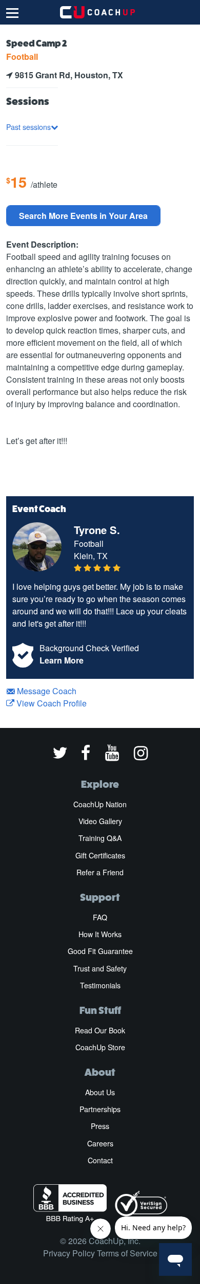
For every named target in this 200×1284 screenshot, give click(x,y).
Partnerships (100, 1109)
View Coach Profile (50, 703)
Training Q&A (100, 838)
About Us (100, 1092)
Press (100, 1126)
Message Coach (45, 691)
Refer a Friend (100, 872)
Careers (100, 1143)
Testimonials (100, 985)
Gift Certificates (100, 855)
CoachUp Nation (100, 804)
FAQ (100, 917)
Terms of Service (127, 1253)
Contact (100, 1160)
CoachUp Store (100, 1047)
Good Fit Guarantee (100, 951)
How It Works (100, 934)
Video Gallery (100, 821)
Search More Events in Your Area (83, 216)
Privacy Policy (69, 1253)
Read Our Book (100, 1030)
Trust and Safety (100, 968)
